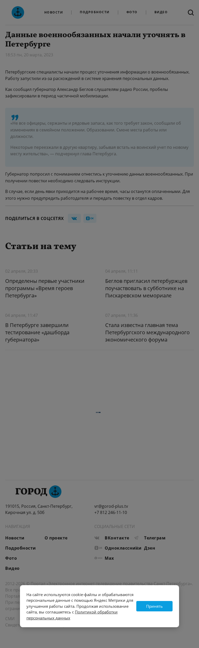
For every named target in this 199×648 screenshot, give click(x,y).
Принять (154, 606)
